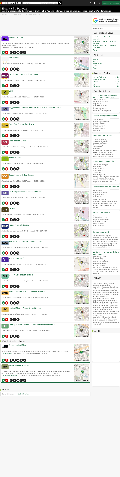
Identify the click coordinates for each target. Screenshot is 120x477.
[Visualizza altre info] (21, 52)
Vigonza (106, 81)
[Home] (10, 3)
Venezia (95, 61)
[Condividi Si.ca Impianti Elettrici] (11, 152)
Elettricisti (36, 14)
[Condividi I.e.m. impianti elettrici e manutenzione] (11, 203)
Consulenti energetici (101, 232)
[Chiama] (24, 52)
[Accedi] (94, 3)
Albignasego (106, 86)
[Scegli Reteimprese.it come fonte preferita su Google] (106, 20)
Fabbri (95, 50)
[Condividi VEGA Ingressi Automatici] (11, 380)
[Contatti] (18, 52)
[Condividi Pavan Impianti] (11, 168)
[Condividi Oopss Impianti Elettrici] (11, 360)
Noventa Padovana (106, 77)
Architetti (96, 43)
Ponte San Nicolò (106, 79)
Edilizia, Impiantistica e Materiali (23, 14)
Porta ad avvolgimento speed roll (105, 116)
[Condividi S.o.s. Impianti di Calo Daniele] (11, 186)
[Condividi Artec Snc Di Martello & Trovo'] (11, 135)
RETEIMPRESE (3, 14)
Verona (95, 59)
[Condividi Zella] (11, 102)
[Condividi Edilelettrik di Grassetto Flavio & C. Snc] (11, 253)
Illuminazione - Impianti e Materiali (104, 41)
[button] (14, 52)
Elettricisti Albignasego (9, 375)
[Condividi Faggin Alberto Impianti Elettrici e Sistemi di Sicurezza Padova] (11, 119)
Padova (11, 14)
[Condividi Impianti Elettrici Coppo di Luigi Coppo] (11, 319)
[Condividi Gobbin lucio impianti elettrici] (11, 286)
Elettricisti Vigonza (8, 353)
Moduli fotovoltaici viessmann (104, 136)
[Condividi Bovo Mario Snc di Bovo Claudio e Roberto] (11, 303)
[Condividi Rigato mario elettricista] (11, 236)
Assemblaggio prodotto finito (103, 161)
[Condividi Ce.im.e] (11, 219)
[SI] (3, 52)
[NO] (6, 52)
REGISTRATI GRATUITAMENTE (111, 3)
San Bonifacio (97, 63)
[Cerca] (60, 3)
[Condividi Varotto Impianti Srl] (11, 269)
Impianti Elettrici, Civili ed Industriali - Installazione (105, 38)
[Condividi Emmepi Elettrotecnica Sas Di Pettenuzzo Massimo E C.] (11, 336)
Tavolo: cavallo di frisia (101, 212)
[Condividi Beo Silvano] (11, 69)
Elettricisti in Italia (23, 394)
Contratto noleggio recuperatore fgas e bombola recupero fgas (105, 96)
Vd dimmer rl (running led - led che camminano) (106, 253)
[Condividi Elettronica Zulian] (11, 52)
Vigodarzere (106, 84)
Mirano (95, 66)
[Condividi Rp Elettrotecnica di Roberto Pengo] (11, 85)
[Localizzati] (90, 3)
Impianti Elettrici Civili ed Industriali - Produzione (105, 47)
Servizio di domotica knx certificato (106, 187)
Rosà (94, 68)
